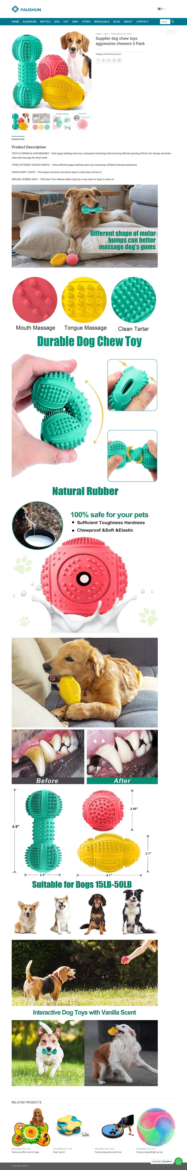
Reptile (45, 21)
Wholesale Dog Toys (121, 34)
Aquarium (29, 21)
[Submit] (172, 21)
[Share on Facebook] (98, 60)
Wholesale (102, 21)
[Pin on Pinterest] (114, 60)
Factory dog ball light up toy (150, 1152)
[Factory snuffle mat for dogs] (31, 1127)
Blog (116, 21)
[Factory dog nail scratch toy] (114, 1127)
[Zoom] (15, 107)
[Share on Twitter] (103, 60)
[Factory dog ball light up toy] (156, 1127)
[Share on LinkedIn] (119, 60)
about (128, 21)
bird (75, 21)
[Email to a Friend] (109, 60)
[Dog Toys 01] (72, 1127)
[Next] (86, 71)
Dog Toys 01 (59, 1152)
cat (66, 21)
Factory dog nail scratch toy (108, 1152)
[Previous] (17, 71)
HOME (15, 21)
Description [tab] (18, 139)
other (86, 21)
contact (142, 21)
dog (57, 21)
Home (98, 34)
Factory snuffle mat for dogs (25, 1152)
